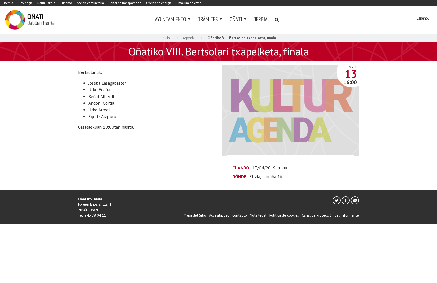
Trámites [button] (208, 19)
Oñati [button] (236, 19)
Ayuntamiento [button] (170, 19)
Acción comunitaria (90, 3)
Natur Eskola (46, 3)
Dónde (239, 176)
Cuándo (240, 168)
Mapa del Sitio (195, 215)
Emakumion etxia (189, 3)
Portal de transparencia (125, 3)
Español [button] (423, 18)
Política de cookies (284, 215)
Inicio (165, 37)
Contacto (239, 215)
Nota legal (258, 215)
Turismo (66, 3)
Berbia (8, 3)
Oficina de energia (159, 3)
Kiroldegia (25, 3)
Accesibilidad (219, 215)
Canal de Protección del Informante (330, 215)
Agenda (189, 37)
